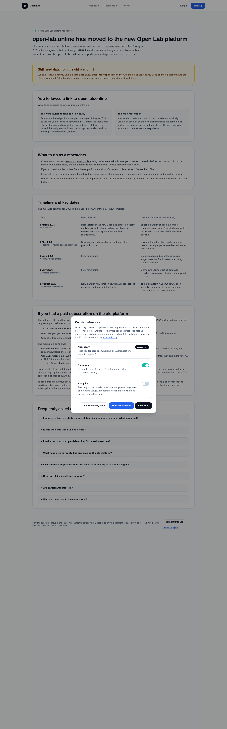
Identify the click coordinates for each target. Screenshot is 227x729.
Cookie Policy (110, 337)
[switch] (145, 365)
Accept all (143, 405)
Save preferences (121, 405)
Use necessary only (94, 405)
